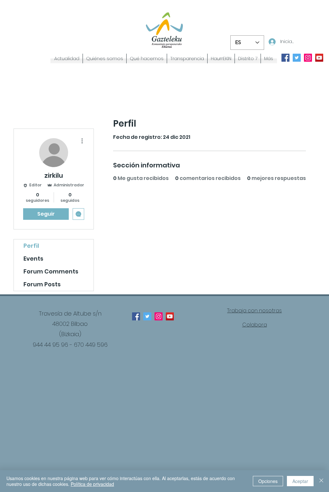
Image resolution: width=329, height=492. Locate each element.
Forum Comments (50, 271)
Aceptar (300, 481)
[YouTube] (170, 316)
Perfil (31, 246)
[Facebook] (136, 316)
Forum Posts (42, 284)
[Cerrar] (321, 481)
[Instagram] (159, 316)
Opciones (268, 481)
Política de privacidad (92, 484)
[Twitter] (147, 316)
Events (33, 259)
